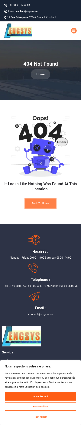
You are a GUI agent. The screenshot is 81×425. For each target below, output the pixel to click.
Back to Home (40, 203)
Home (40, 74)
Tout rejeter (40, 417)
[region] (40, 392)
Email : (40, 308)
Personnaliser (40, 406)
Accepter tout (40, 396)
